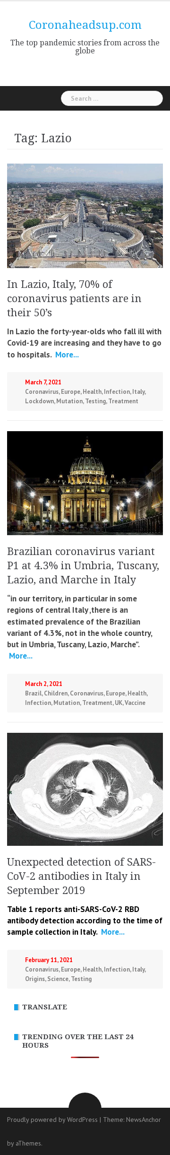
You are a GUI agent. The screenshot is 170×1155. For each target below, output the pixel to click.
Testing (95, 401)
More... (66, 354)
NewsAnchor (143, 1119)
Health (92, 392)
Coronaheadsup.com (85, 25)
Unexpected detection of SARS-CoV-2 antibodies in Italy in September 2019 (81, 876)
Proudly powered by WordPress (52, 1119)
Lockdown (39, 401)
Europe (70, 392)
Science (57, 979)
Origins (35, 979)
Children (56, 693)
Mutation (69, 401)
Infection (117, 392)
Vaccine (135, 703)
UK (118, 703)
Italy (138, 392)
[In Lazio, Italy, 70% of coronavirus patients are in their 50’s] (85, 215)
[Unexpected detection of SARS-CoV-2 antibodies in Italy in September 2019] (85, 788)
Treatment (123, 401)
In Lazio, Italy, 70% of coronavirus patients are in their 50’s (74, 298)
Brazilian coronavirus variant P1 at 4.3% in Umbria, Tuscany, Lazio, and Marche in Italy (83, 566)
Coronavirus (42, 392)
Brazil (33, 693)
